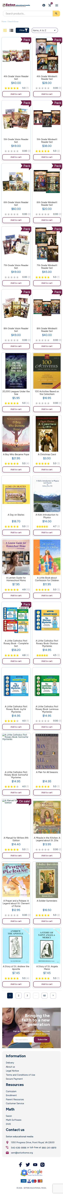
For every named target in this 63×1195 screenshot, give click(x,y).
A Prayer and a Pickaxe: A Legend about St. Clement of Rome (16, 903)
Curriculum (11, 1091)
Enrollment (11, 1095)
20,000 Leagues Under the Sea (16, 392)
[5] (17, 88)
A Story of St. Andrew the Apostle (16, 967)
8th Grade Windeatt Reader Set (47, 329)
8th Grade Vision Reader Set (16, 329)
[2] (8, 88)
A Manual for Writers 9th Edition (16, 839)
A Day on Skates (16, 514)
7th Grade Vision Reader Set (16, 266)
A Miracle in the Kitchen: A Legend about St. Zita (47, 839)
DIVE (8, 1124)
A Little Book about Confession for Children (47, 579)
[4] (14, 88)
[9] (46, 527)
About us (10, 1066)
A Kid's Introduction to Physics (47, 516)
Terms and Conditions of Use (20, 1075)
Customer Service (15, 1103)
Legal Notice (12, 1070)
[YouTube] (35, 1164)
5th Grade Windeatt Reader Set (47, 140)
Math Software (13, 1120)
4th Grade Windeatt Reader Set (47, 77)
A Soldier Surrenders (47, 900)
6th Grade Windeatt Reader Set (47, 203)
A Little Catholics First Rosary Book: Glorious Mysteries (47, 643)
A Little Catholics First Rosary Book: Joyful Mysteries (16, 709)
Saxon (9, 1116)
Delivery (10, 1062)
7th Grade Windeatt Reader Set (47, 266)
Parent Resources (15, 1099)
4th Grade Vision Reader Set (16, 77)
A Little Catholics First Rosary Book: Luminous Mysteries (46, 709)
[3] (11, 88)
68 (44, 995)
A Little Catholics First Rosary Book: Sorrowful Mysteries (16, 775)
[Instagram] (42, 1164)
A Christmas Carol (47, 454)
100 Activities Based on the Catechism (47, 392)
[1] (5, 88)
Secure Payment (14, 1079)
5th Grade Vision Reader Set (16, 140)
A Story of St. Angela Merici (47, 967)
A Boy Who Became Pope (16, 454)
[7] (44, 527)
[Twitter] (28, 1164)
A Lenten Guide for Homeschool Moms (16, 579)
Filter (22, 30)
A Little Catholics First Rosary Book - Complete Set (16, 643)
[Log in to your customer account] (44, 5)
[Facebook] (20, 1164)
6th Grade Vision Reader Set (16, 203)
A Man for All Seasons (47, 772)
